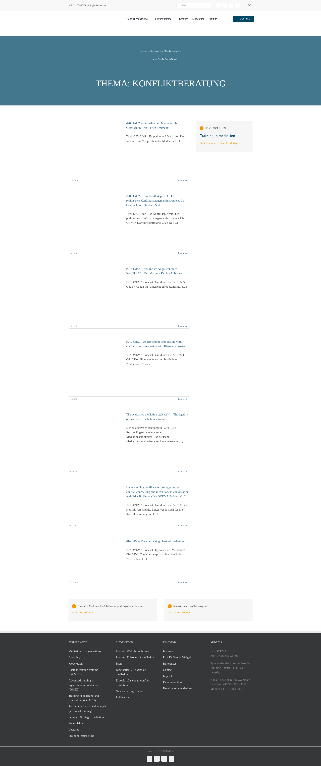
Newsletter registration (129, 691)
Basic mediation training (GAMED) (83, 672)
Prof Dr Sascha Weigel (177, 657)
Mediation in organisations (85, 651)
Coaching (74, 657)
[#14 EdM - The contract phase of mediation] (95, 558)
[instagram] (231, 5)
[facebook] (224, 5)
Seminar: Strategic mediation (86, 717)
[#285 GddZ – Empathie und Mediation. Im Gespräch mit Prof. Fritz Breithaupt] (95, 148)
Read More (182, 180)
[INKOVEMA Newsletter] (224, 136)
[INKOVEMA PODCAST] (113, 610)
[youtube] (237, 5)
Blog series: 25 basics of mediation (131, 672)
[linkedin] (218, 5)
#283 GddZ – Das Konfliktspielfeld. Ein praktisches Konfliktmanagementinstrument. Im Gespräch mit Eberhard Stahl (155, 200)
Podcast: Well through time (132, 651)
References (169, 663)
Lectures (74, 729)
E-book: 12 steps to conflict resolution (132, 683)
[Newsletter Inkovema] (208, 610)
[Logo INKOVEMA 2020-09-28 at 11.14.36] (88, 12)
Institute (168, 651)
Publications (123, 697)
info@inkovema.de (97, 5)
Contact (167, 669)
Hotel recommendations (177, 688)
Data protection (172, 682)
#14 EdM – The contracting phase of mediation (155, 541)
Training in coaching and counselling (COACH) (84, 698)
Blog (119, 663)
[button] (243, 19)
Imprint (167, 676)
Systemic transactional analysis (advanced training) (87, 709)
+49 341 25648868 (77, 5)
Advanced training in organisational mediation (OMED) (83, 685)
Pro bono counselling (81, 735)
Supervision (76, 723)
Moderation (76, 663)
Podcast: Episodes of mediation (135, 657)
